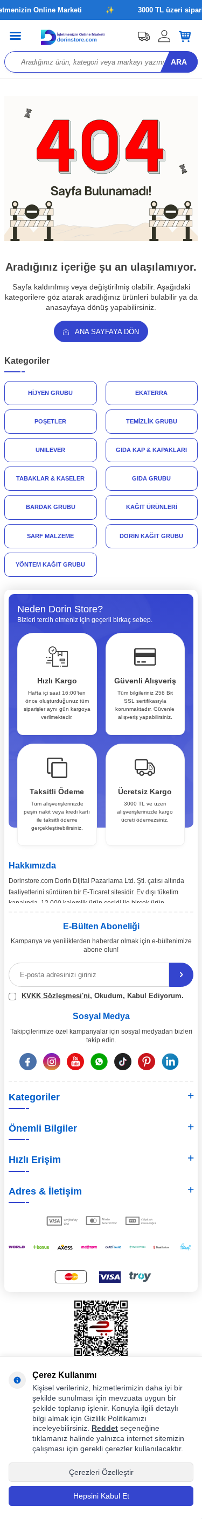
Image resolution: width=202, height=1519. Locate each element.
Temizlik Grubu (151, 421)
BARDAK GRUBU (50, 507)
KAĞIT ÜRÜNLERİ (151, 507)
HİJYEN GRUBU (50, 393)
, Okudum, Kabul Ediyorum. (103, 996)
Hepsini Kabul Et (101, 1496)
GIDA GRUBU (151, 478)
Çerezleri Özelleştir (101, 1472)
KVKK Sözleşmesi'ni (56, 996)
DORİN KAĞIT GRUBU (151, 536)
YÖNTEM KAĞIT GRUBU (50, 564)
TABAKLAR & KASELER (50, 478)
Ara (179, 62)
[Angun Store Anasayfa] (101, 239)
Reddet (105, 1428)
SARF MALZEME (50, 536)
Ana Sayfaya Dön (106, 332)
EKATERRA (151, 393)
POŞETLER (50, 421)
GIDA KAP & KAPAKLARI (151, 450)
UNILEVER (50, 450)
